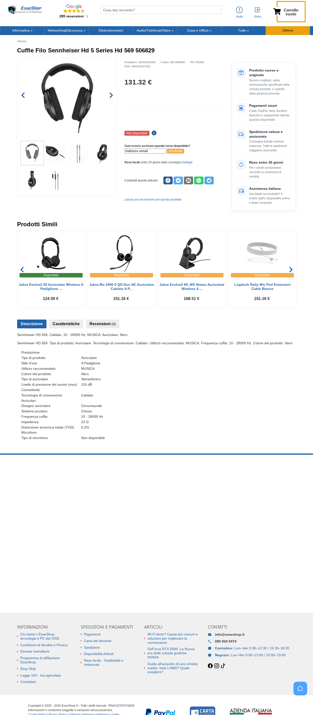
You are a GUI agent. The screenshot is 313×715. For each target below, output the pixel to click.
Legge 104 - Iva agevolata (40, 675)
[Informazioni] (239, 10)
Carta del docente (98, 641)
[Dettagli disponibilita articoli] (153, 133)
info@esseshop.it (230, 634)
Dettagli (187, 162)
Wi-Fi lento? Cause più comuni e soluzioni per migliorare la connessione (172, 638)
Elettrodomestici (111, 30)
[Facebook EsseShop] (210, 666)
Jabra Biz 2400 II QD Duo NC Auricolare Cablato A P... (121, 287)
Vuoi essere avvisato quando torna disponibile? (157, 145)
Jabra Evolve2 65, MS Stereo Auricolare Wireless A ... (191, 287)
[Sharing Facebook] (168, 180)
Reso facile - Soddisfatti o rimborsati (103, 662)
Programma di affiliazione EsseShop (40, 660)
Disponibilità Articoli (98, 654)
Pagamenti (92, 634)
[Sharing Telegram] (209, 180)
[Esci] (258, 10)
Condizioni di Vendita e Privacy (44, 645)
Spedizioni (92, 647)
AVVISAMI (175, 151)
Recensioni (102, 324)
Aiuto (239, 16)
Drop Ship (28, 669)
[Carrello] (277, 11)
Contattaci (28, 682)
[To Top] (302, 704)
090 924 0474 (225, 641)
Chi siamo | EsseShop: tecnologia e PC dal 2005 (39, 636)
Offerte (287, 30)
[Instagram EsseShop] (216, 666)
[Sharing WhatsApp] (198, 180)
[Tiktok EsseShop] (223, 666)
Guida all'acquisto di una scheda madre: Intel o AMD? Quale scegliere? (172, 668)
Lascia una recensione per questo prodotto (152, 199)
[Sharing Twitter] (178, 180)
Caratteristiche (66, 324)
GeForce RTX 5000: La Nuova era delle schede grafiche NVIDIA (171, 653)
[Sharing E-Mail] (188, 180)
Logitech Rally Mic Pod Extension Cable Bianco (262, 287)
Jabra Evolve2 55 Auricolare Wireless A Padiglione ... (51, 287)
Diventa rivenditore (34, 651)
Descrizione (32, 324)
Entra (257, 16)
